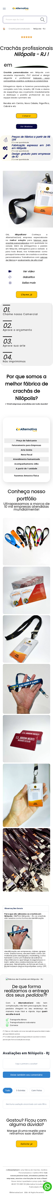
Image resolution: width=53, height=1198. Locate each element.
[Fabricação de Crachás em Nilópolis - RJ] (26, 689)
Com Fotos (37, 1090)
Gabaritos (29, 277)
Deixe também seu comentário (26, 1074)
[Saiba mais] (9, 282)
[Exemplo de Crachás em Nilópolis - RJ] (26, 639)
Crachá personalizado (19, 28)
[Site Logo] (20, 8)
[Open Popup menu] (4, 8)
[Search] (36, 19)
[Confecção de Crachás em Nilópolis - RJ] (26, 541)
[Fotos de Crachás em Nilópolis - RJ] (26, 590)
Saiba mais (28, 282)
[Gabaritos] (9, 277)
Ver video (28, 271)
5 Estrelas (20, 1090)
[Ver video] (9, 271)
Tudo (7, 1090)
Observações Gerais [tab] (13, 908)
